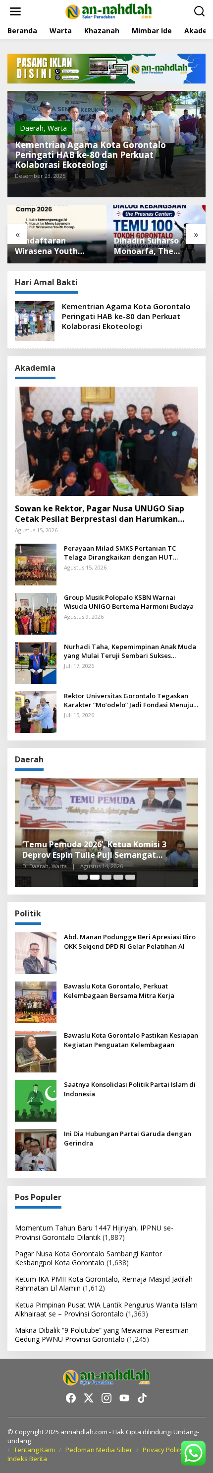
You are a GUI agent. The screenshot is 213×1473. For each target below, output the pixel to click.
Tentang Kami (34, 1449)
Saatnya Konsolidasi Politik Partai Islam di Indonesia (130, 1089)
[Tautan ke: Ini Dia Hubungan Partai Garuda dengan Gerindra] (35, 1149)
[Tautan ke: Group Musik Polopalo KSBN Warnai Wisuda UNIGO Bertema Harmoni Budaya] (35, 613)
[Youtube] (124, 1397)
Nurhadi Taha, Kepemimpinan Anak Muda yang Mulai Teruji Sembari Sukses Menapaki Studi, (130, 651)
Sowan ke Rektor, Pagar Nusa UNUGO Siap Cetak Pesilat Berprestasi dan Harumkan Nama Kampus (99, 513)
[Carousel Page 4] (118, 877)
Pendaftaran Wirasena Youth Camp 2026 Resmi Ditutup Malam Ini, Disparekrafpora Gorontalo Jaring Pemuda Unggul (52, 246)
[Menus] (15, 11)
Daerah (32, 128)
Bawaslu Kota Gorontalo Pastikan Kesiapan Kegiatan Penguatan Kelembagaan (131, 1040)
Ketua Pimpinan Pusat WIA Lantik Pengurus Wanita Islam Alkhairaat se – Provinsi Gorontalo (106, 1309)
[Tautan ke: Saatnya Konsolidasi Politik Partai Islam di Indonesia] (35, 1100)
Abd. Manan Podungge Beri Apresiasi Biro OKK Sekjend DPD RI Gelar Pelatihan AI (130, 941)
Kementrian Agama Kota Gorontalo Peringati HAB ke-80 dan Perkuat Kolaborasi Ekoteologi (90, 155)
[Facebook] (70, 1397)
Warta (57, 128)
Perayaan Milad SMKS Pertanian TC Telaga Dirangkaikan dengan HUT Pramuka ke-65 (120, 553)
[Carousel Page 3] (106, 877)
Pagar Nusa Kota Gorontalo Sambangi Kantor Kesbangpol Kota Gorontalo (88, 1258)
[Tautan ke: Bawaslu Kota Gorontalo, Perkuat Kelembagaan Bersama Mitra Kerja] (35, 1001)
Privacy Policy (163, 1449)
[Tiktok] (142, 1397)
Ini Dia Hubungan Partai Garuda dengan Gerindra (127, 1138)
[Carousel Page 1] (83, 877)
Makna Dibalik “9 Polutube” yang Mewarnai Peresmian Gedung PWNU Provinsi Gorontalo (102, 1334)
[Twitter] (88, 1397)
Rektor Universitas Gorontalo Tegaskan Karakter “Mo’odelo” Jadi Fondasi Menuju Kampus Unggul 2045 (128, 700)
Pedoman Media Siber (98, 1449)
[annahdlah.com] (108, 10)
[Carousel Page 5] (130, 877)
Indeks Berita (27, 1458)
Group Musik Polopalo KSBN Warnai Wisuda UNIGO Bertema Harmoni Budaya (129, 602)
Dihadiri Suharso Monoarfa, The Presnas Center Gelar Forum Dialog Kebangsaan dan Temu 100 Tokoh (152, 246)
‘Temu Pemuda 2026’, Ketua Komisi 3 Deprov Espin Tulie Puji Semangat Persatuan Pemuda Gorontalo (94, 849)
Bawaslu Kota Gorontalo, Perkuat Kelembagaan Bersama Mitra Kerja (119, 990)
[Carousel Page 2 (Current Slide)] (95, 877)
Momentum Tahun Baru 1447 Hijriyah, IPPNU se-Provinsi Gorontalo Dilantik (94, 1232)
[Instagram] (106, 1397)
